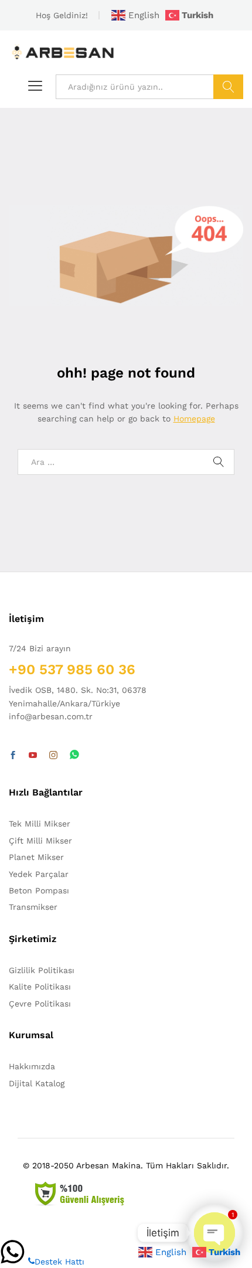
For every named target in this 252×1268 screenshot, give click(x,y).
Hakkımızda (32, 1066)
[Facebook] (13, 755)
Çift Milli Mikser (40, 840)
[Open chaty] (214, 1232)
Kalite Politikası (40, 986)
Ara (228, 86)
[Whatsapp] (74, 755)
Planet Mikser (36, 857)
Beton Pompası (39, 890)
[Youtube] (33, 755)
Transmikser (33, 907)
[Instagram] (53, 755)
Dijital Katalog (36, 1083)
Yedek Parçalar (39, 874)
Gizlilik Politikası (41, 970)
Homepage (194, 418)
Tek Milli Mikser (39, 823)
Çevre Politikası (40, 1003)
